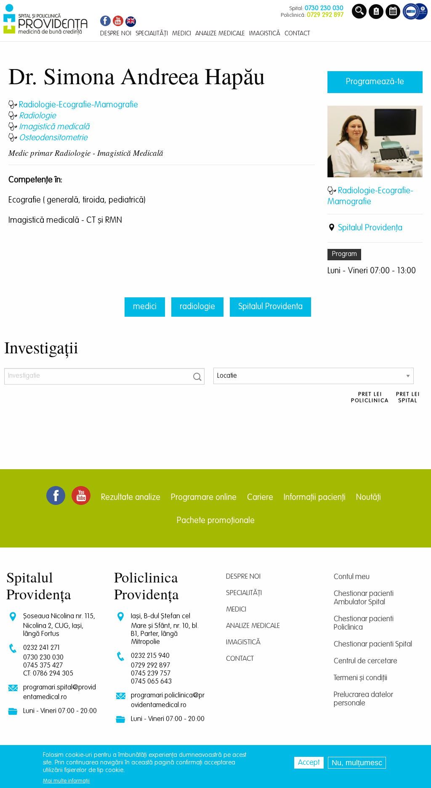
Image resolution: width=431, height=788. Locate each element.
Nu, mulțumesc (357, 763)
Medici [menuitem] (181, 33)
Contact (240, 658)
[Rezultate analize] (376, 12)
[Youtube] (118, 21)
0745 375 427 (43, 665)
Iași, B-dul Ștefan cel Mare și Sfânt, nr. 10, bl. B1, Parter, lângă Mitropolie (165, 629)
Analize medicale (253, 626)
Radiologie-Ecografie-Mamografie (78, 105)
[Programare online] (393, 12)
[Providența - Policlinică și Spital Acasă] (45, 19)
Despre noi (243, 576)
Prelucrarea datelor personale (363, 699)
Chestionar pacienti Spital (373, 644)
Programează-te (375, 82)
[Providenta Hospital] (130, 21)
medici (145, 307)
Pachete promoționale (216, 521)
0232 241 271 (41, 648)
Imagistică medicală (54, 127)
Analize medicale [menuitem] (220, 33)
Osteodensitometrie (53, 138)
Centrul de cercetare (365, 661)
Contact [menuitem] (297, 33)
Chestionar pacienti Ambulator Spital (364, 598)
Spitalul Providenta (270, 307)
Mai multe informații (66, 781)
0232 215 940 (150, 656)
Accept (309, 763)
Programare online (204, 498)
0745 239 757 (150, 673)
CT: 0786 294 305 (48, 673)
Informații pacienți (315, 498)
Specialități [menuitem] (152, 33)
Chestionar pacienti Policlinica (364, 623)
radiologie (197, 307)
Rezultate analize (130, 498)
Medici (236, 609)
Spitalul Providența (370, 228)
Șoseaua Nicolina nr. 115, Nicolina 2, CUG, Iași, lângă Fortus (59, 625)
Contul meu (352, 577)
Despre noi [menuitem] (115, 33)
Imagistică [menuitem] (264, 33)
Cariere (260, 498)
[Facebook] (104, 21)
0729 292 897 (150, 665)
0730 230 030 (43, 657)
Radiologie (37, 116)
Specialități (244, 593)
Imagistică (243, 642)
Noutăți (368, 498)
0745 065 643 (151, 681)
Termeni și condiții (360, 678)
